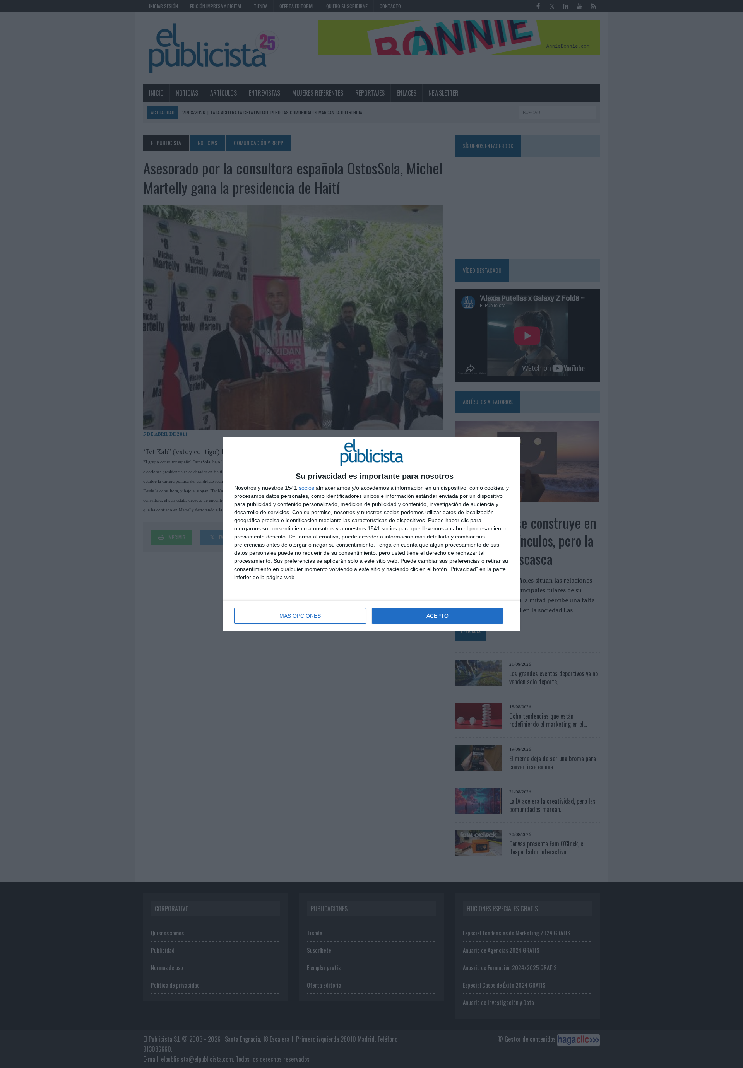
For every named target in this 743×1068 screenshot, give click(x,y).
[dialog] (371, 534)
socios (306, 487)
